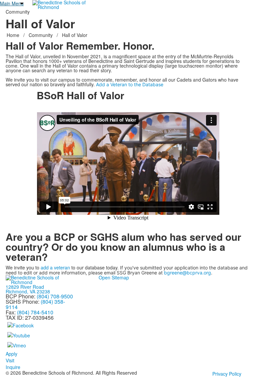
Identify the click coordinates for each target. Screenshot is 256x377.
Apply (11, 353)
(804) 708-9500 (55, 296)
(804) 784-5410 (35, 312)
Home (14, 35)
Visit (10, 360)
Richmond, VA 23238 (28, 291)
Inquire (13, 367)
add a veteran (55, 267)
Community (41, 35)
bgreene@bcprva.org (187, 272)
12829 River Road (25, 286)
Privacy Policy (226, 373)
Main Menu (12, 3)
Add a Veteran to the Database (129, 84)
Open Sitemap (114, 277)
